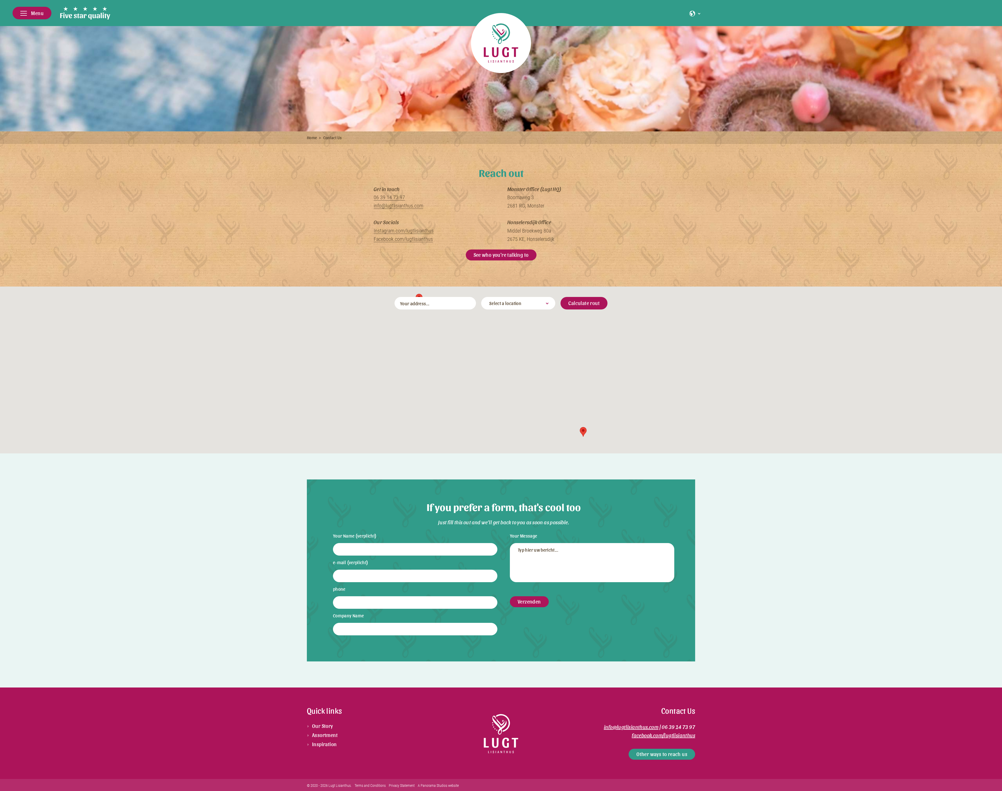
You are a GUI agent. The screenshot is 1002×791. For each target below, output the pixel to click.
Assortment (325, 735)
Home (312, 137)
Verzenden (529, 601)
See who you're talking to (501, 255)
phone (339, 589)
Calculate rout (584, 303)
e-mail (350, 562)
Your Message (523, 535)
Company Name (348, 615)
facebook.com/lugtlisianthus (663, 735)
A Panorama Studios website (438, 785)
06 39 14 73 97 (389, 197)
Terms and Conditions (370, 785)
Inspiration (324, 744)
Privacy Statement (402, 785)
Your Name (355, 535)
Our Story (322, 726)
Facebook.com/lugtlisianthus (403, 239)
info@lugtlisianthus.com (398, 206)
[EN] (693, 13)
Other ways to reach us (661, 754)
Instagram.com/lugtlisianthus (404, 231)
